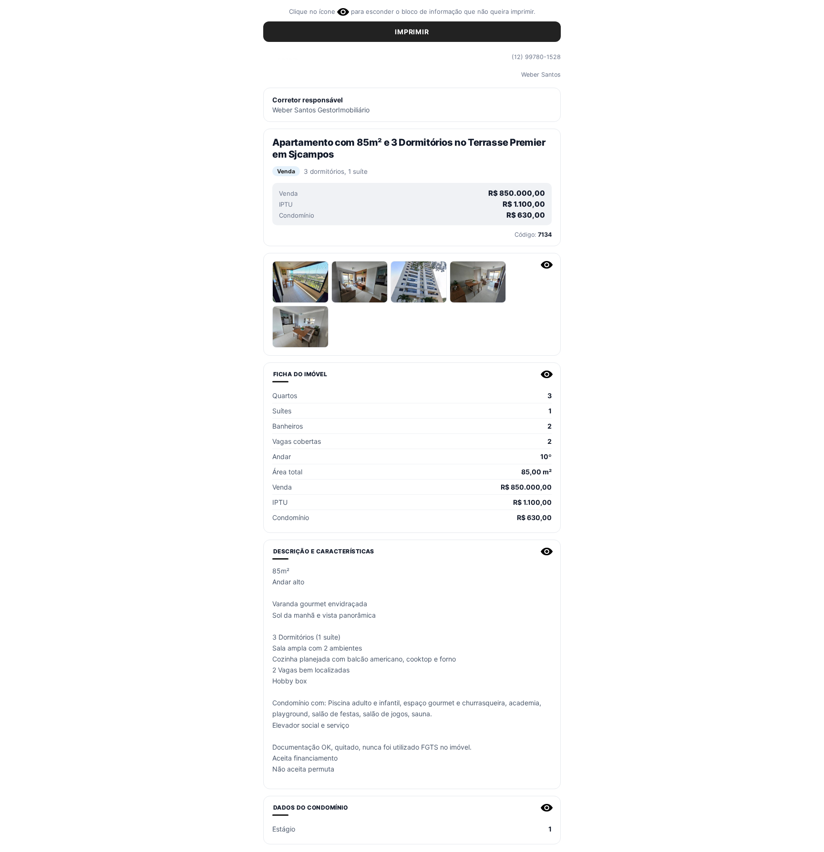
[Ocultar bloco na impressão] (547, 265)
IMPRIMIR (412, 32)
